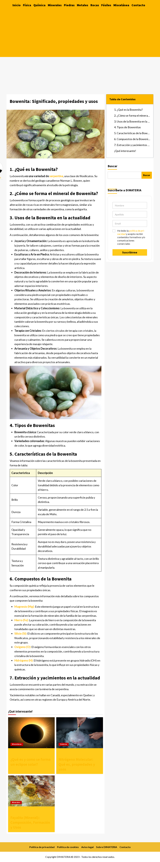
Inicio (16, 5)
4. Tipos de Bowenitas (127, 127)
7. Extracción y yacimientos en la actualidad (132, 145)
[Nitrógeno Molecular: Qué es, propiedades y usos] (79, 732)
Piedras (69, 5)
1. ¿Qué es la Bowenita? (128, 109)
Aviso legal (87, 847)
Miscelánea (121, 5)
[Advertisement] (80, 33)
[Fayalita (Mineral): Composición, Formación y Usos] (31, 790)
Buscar (112, 166)
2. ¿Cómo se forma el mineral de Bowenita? (132, 115)
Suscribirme (129, 252)
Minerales (55, 5)
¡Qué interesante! (125, 151)
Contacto (138, 5)
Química (39, 5)
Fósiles (106, 5)
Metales (82, 5)
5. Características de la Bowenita (132, 133)
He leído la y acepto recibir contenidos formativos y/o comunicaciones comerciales (131, 237)
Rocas (94, 5)
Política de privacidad (42, 847)
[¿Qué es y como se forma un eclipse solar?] (31, 732)
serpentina (56, 176)
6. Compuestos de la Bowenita (132, 139)
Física (27, 5)
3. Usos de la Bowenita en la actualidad (132, 121)
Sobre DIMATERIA (106, 847)
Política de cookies (68, 847)
